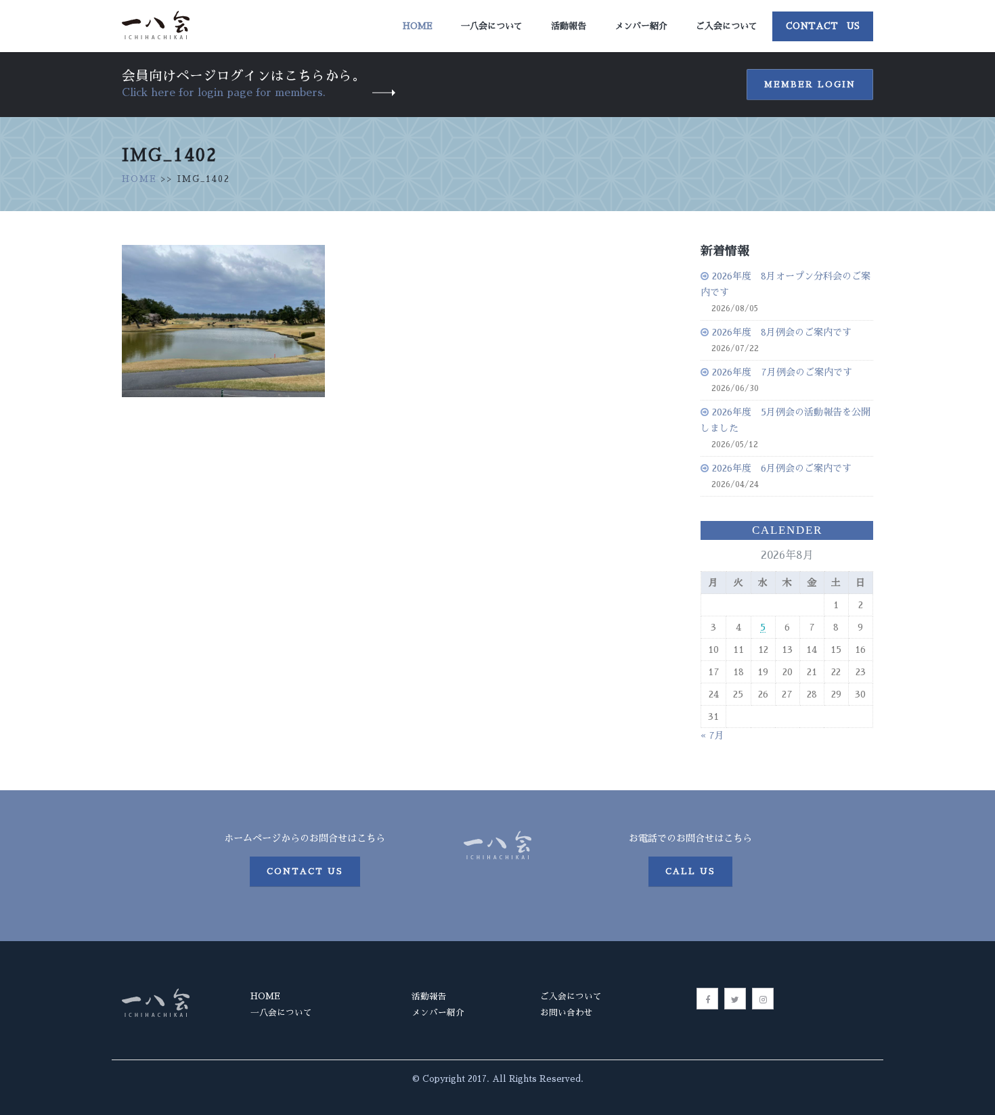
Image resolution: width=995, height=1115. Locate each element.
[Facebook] (707, 998)
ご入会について (726, 26)
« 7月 (712, 735)
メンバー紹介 (641, 26)
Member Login (810, 85)
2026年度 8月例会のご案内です (782, 332)
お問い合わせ (566, 1012)
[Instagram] (763, 998)
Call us (690, 871)
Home (418, 26)
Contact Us (823, 26)
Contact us (305, 871)
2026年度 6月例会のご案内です (782, 468)
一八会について (492, 26)
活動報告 (568, 26)
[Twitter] (735, 998)
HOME (139, 179)
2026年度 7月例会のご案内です (782, 372)
